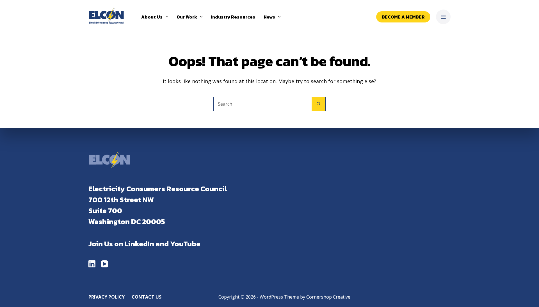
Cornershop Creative (328, 297)
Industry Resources (233, 16)
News (269, 16)
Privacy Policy (106, 297)
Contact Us (146, 297)
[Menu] (443, 17)
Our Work (187, 16)
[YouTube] (104, 263)
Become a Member (403, 16)
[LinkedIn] (91, 263)
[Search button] (319, 104)
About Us (152, 16)
